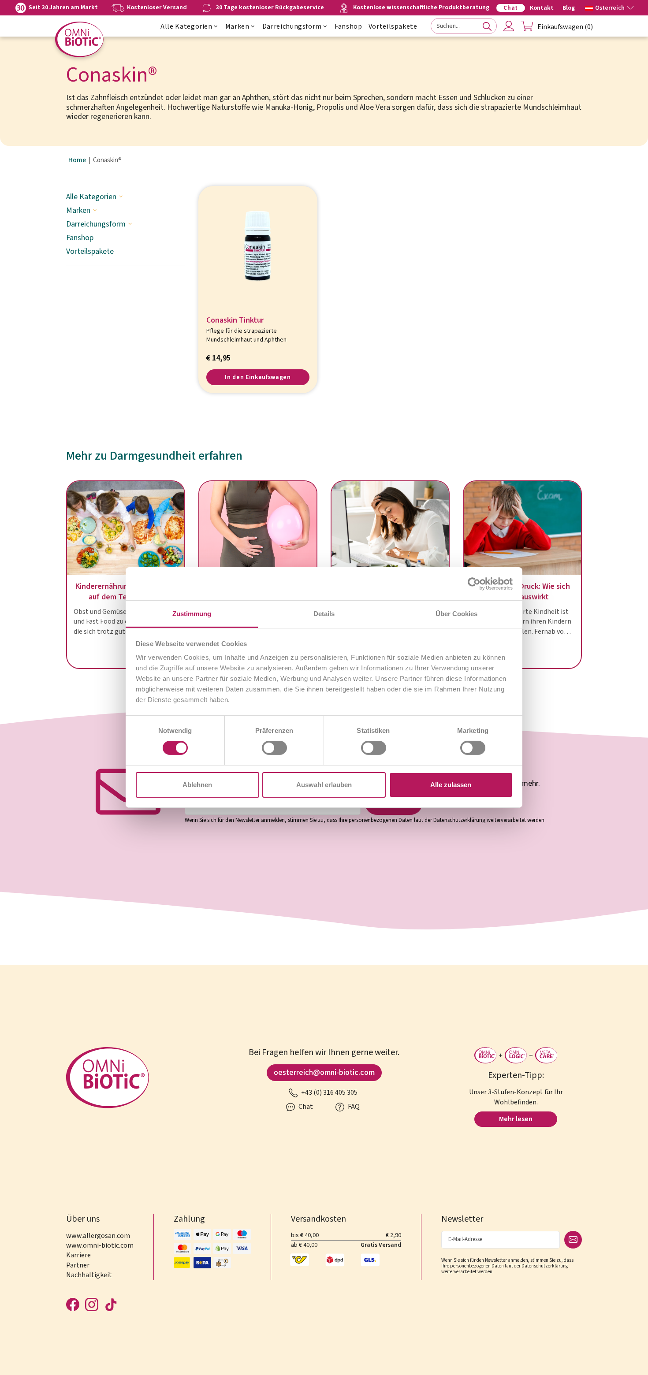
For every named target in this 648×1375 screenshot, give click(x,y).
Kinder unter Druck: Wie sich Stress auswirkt (522, 591)
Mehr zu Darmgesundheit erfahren (154, 455)
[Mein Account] (508, 26)
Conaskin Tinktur (235, 320)
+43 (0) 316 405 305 (329, 1092)
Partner (77, 1265)
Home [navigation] (77, 160)
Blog (568, 8)
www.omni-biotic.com (100, 1245)
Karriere (78, 1255)
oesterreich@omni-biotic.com (324, 1072)
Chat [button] (305, 1106)
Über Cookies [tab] (456, 613)
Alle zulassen (450, 784)
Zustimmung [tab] (191, 613)
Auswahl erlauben (324, 784)
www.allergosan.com (98, 1236)
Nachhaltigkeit (89, 1275)
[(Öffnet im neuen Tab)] (474, 583)
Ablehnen (197, 784)
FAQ (353, 1106)
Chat (510, 8)
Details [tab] (324, 613)
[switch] (274, 748)
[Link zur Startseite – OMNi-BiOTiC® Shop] (79, 39)
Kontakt (542, 8)
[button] (609, 7)
